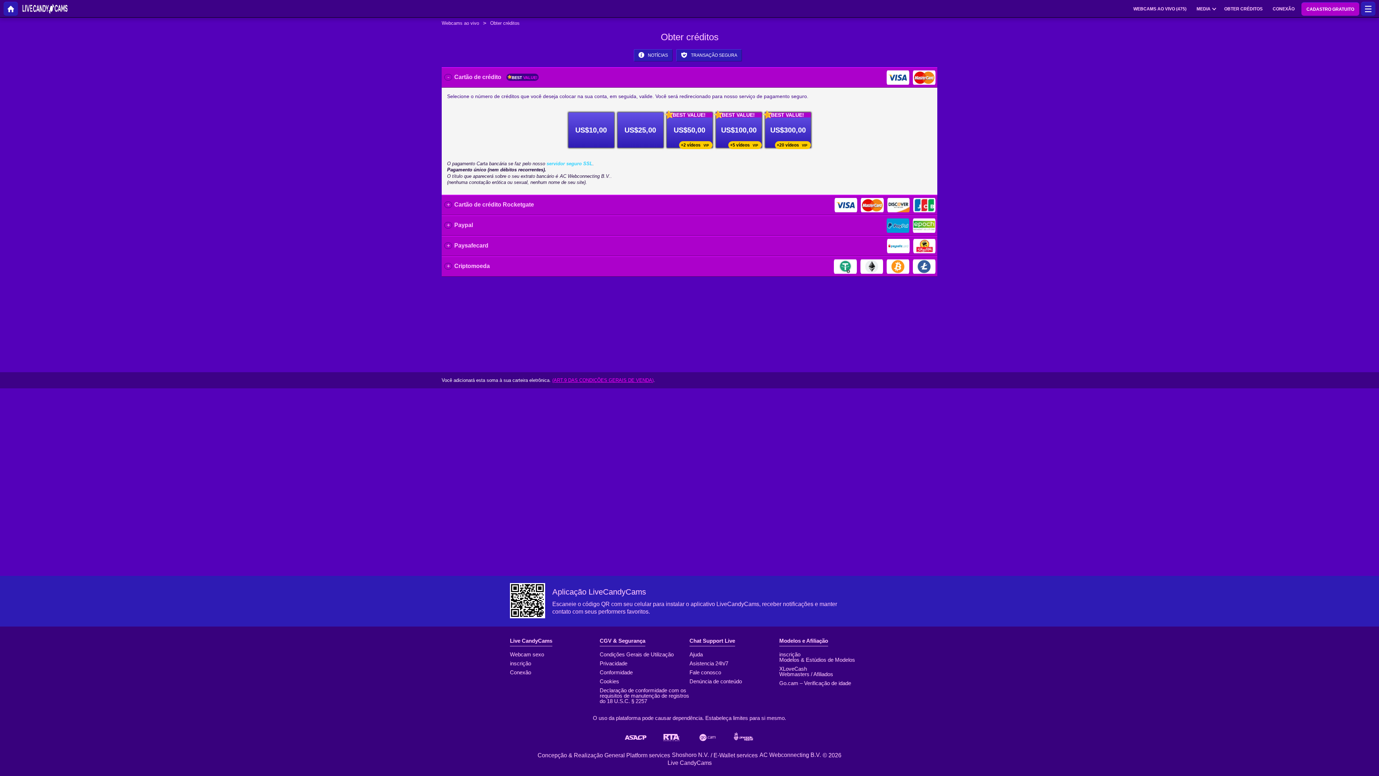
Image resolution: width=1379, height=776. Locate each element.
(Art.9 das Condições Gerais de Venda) (603, 380)
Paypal (463, 225)
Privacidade (613, 663)
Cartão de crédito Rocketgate (494, 205)
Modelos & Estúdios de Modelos (817, 660)
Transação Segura (713, 55)
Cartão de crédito (496, 77)
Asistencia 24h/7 (709, 663)
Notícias (657, 55)
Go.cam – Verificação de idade (815, 683)
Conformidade (616, 672)
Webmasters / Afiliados (806, 674)
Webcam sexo (527, 654)
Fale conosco (705, 672)
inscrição (520, 663)
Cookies (609, 681)
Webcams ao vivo (460, 23)
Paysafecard (471, 245)
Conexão (520, 672)
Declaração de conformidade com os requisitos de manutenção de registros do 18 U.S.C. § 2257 (644, 695)
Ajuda (696, 654)
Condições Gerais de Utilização (637, 654)
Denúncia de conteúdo (716, 681)
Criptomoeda (472, 266)
